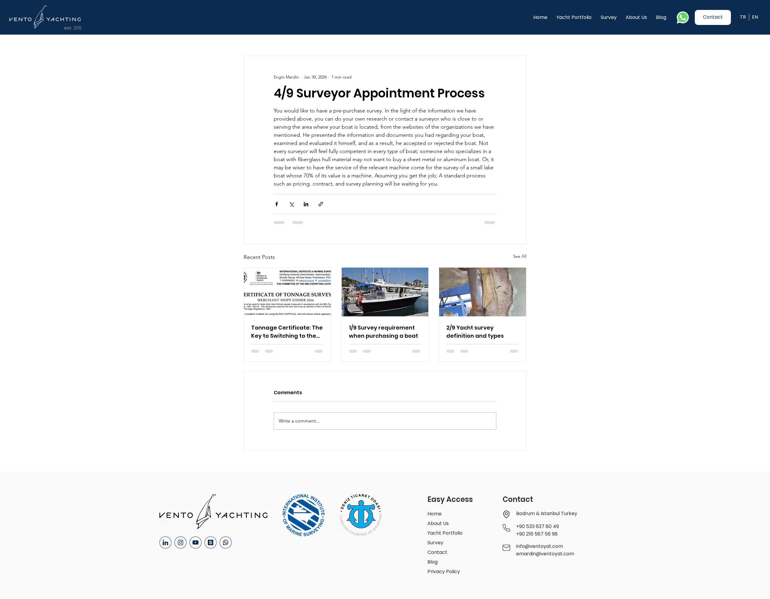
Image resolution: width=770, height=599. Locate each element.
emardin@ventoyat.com (545, 553)
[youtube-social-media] (195, 542)
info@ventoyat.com (539, 546)
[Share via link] (321, 204)
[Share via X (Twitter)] (291, 204)
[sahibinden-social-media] (211, 542)
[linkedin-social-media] (165, 542)
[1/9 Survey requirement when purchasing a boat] (385, 292)
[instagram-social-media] (180, 542)
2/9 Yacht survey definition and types (475, 331)
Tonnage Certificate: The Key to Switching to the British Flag (287, 332)
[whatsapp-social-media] (226, 542)
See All (519, 256)
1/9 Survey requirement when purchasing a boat (383, 331)
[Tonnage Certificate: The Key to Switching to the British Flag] (287, 292)
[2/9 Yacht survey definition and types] (482, 292)
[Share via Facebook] (276, 204)
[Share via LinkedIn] (306, 204)
